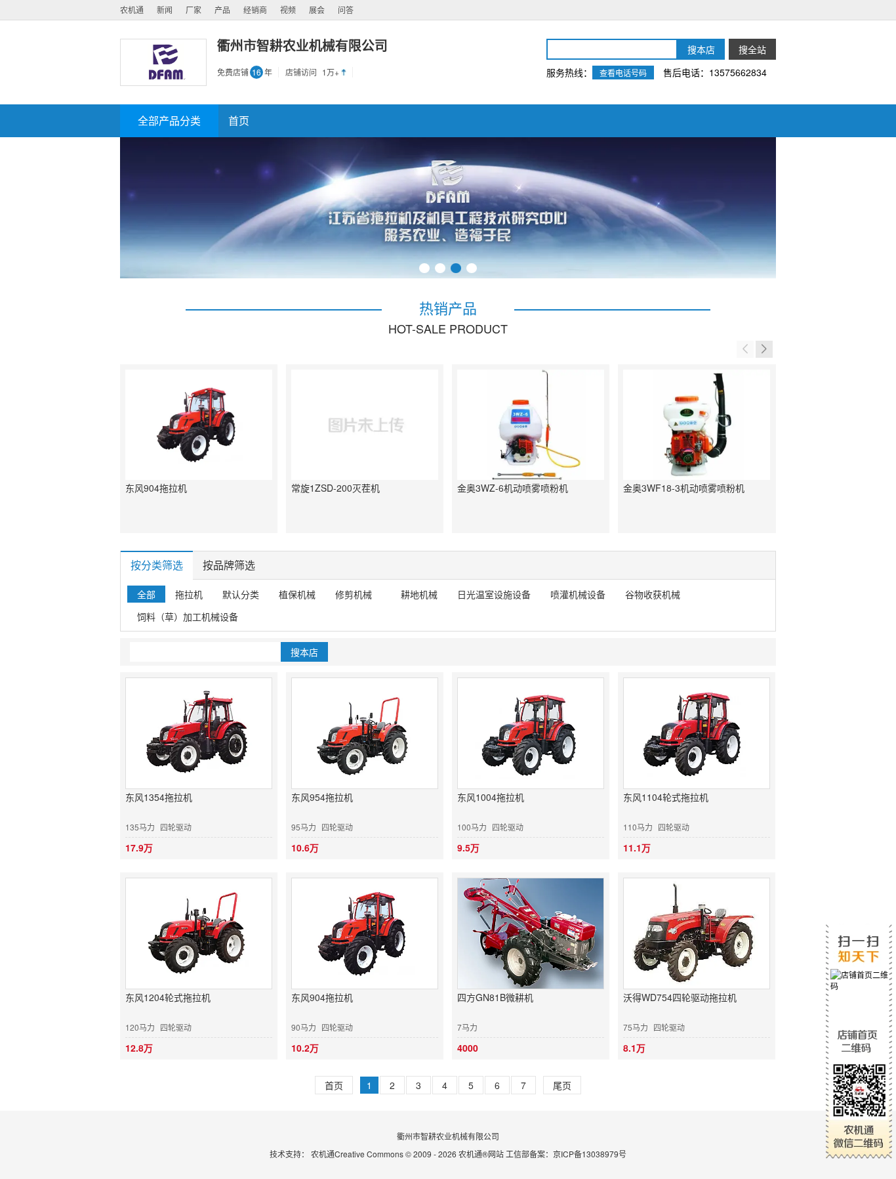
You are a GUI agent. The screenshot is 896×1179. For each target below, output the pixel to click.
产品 (222, 9)
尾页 (562, 1085)
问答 (346, 9)
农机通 (132, 9)
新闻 (165, 9)
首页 (334, 1085)
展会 (317, 9)
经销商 (255, 9)
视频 (288, 9)
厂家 (193, 9)
